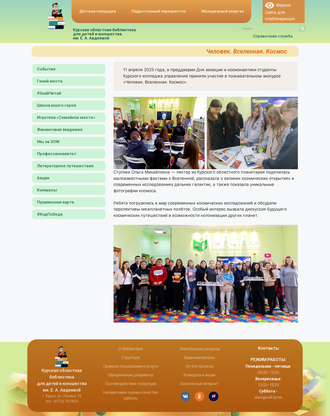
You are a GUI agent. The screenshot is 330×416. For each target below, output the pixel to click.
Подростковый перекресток (158, 11)
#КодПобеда (50, 214)
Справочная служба (273, 36)
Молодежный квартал (222, 11)
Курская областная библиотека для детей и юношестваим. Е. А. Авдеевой (104, 33)
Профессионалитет (56, 153)
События (46, 69)
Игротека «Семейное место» (66, 117)
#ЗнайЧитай (49, 93)
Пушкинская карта (55, 202)
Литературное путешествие (65, 165)
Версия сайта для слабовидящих (280, 12)
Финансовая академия (59, 129)
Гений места (49, 81)
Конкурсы (47, 190)
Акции (43, 177)
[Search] (302, 28)
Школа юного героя (56, 105)
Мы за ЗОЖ (48, 141)
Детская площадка (97, 11)
